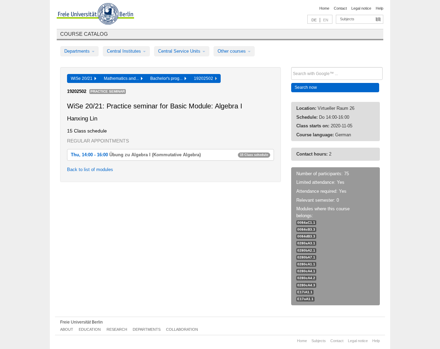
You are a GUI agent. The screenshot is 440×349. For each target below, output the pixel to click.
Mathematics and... (122, 78)
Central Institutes (124, 51)
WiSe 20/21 (83, 78)
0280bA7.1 (306, 257)
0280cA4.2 (306, 278)
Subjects (347, 19)
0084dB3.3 (306, 236)
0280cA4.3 (306, 285)
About (66, 329)
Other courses (232, 51)
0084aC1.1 (306, 222)
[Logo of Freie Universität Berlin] (95, 15)
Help (379, 8)
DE (314, 20)
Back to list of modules (90, 169)
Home (324, 8)
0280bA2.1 (306, 250)
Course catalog (84, 34)
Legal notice (361, 8)
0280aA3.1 (306, 243)
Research (117, 329)
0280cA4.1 (306, 271)
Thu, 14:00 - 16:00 (169, 154)
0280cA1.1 (306, 264)
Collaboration (182, 329)
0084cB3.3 (306, 229)
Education (90, 329)
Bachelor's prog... (167, 78)
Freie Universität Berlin (81, 322)
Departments (77, 51)
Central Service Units (180, 51)
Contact (340, 8)
